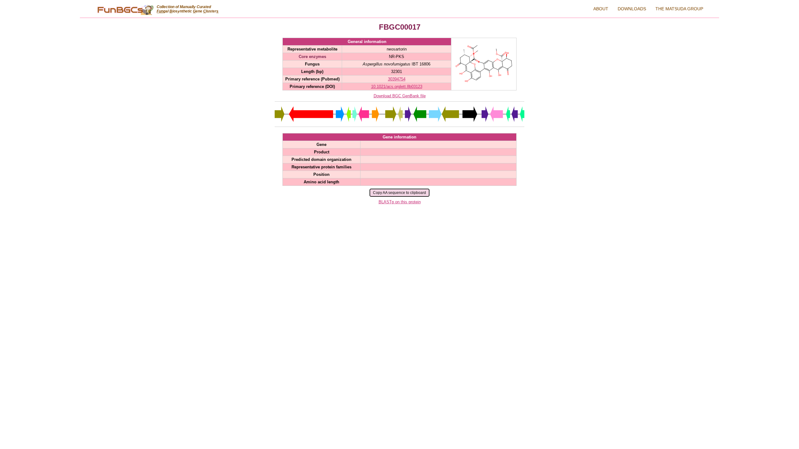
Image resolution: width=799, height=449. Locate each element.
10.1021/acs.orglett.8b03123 (396, 86)
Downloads (632, 8)
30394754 (396, 79)
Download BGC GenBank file (400, 96)
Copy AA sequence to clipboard (399, 193)
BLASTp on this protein (400, 202)
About (600, 8)
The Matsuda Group (679, 8)
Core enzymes (312, 56)
